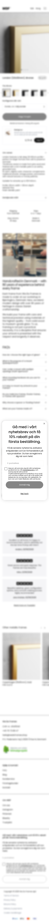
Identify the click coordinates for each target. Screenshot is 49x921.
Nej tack (24, 493)
